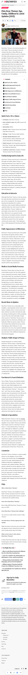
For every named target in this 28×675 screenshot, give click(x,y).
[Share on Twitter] (8, 20)
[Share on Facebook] (5, 20)
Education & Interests (10, 88)
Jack (6, 24)
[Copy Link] (10, 20)
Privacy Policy (11, 592)
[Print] (12, 20)
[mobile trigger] (3, 1)
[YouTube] (25, 669)
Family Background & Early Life (12, 85)
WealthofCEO (10, 1)
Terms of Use (15, 590)
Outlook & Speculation (10, 105)
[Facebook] (21, 669)
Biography (5, 7)
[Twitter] (23, 669)
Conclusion (7, 108)
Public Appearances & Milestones (13, 91)
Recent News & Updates (11, 96)
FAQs (6, 110)
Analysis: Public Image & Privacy (13, 99)
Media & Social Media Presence (12, 93)
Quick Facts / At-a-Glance (10, 82)
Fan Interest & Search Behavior (12, 102)
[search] (22, 1)
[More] (15, 20)
